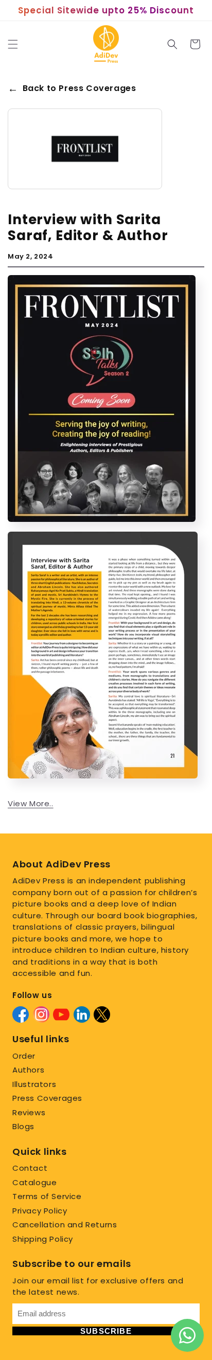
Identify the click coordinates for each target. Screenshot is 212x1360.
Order (24, 1055)
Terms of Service (47, 1196)
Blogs (23, 1126)
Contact (29, 1168)
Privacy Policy (39, 1210)
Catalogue (34, 1182)
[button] (13, 44)
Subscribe (106, 1331)
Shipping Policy (42, 1239)
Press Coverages (47, 1098)
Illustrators (34, 1084)
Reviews (28, 1112)
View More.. (31, 803)
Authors (28, 1069)
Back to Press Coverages (72, 88)
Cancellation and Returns (64, 1224)
